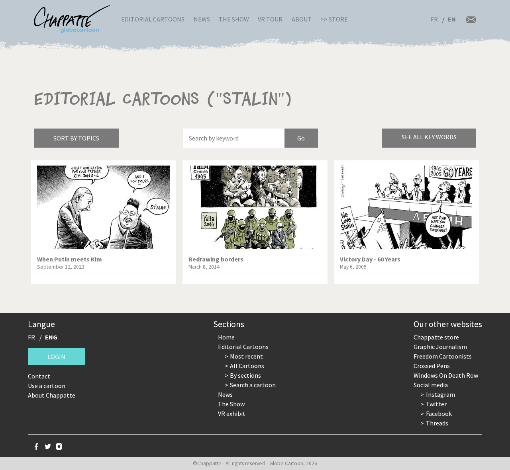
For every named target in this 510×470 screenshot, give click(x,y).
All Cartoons (247, 366)
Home (226, 337)
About (302, 19)
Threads (437, 423)
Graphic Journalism (440, 347)
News (202, 19)
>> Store (334, 19)
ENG (51, 337)
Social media (431, 385)
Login (56, 357)
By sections (245, 375)
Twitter (436, 404)
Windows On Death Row (446, 375)
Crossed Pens (432, 366)
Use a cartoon (46, 386)
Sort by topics (76, 138)
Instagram (440, 394)
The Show (234, 19)
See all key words (429, 137)
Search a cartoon (253, 385)
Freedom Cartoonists (443, 356)
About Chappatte (51, 395)
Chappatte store (436, 337)
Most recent (246, 356)
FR (434, 19)
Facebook (439, 413)
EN (452, 19)
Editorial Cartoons (152, 19)
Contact (39, 376)
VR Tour (270, 19)
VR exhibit (231, 413)
